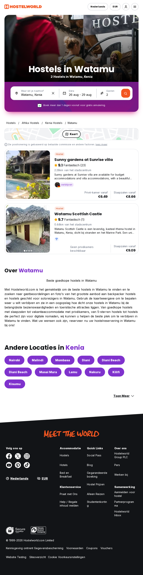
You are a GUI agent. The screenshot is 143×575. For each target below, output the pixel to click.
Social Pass (94, 455)
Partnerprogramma (124, 503)
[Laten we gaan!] (125, 93)
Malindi (37, 360)
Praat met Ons (68, 494)
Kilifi (116, 372)
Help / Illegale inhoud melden (69, 503)
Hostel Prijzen (95, 484)
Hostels (64, 455)
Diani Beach (111, 360)
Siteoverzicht (37, 557)
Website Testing (16, 557)
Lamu (73, 372)
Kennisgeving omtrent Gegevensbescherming (34, 548)
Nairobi (14, 360)
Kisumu (15, 384)
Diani (86, 360)
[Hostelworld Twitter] (18, 456)
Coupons (92, 548)
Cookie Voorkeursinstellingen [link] (66, 557)
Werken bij (121, 474)
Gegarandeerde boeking (97, 474)
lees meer (101, 144)
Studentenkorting (97, 503)
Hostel (59, 154)
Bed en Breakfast (66, 474)
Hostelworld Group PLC (121, 455)
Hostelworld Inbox (121, 513)
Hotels (64, 465)
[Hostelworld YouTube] (9, 465)
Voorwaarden (74, 548)
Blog (90, 465)
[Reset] (53, 93)
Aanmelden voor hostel (124, 494)
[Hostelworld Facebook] (9, 456)
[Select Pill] (126, 6)
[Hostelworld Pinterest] (18, 465)
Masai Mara (48, 372)
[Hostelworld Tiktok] (27, 465)
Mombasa (62, 360)
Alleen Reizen (95, 494)
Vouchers (106, 548)
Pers (117, 465)
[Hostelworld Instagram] (27, 456)
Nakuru (95, 372)
